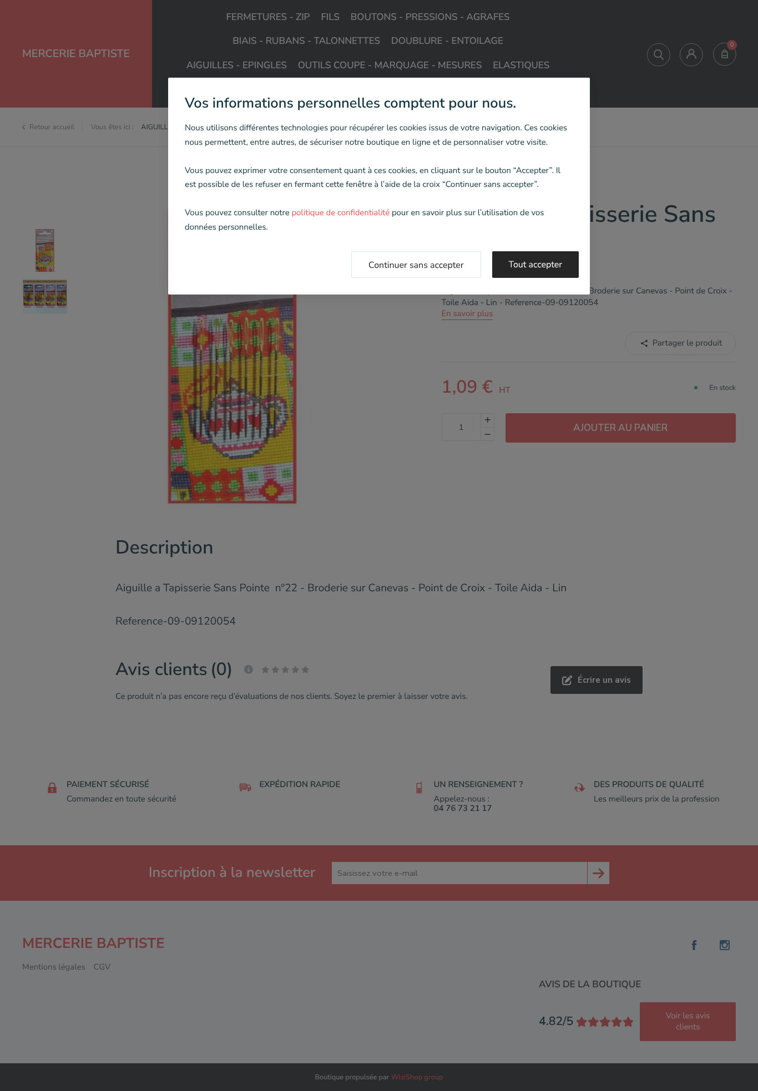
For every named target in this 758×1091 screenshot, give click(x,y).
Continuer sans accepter (416, 265)
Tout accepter (536, 264)
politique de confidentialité (340, 213)
